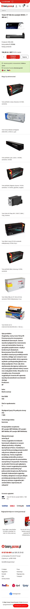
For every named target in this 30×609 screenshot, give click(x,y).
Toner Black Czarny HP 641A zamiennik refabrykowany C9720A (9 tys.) (11, 242)
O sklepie (4, 569)
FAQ (3, 576)
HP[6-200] (10, 42)
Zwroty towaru (6, 579)
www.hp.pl (5, 438)
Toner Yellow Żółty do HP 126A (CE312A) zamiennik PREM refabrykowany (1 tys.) (12, 298)
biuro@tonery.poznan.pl (8, 562)
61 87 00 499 (6, 2)
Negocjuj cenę (20, 574)
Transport (19, 576)
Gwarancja (19, 572)
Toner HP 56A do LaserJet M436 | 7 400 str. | (17, 497)
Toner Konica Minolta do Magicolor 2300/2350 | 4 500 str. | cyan (10, 131)
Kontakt (4, 574)
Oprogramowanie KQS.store (9, 604)
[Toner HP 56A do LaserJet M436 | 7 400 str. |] (15, 30)
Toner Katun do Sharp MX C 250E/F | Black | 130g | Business (13, 214)
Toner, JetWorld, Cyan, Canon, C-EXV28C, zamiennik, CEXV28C (12, 158)
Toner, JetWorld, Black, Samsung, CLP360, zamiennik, (12, 270)
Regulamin (4, 572)
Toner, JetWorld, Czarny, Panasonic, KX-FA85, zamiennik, (13, 103)
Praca (18, 569)
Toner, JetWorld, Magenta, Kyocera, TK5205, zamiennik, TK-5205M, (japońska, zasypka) (13, 186)
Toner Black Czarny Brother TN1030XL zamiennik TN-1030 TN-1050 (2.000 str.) (9, 531)
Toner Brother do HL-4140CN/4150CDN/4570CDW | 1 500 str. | (12, 326)
